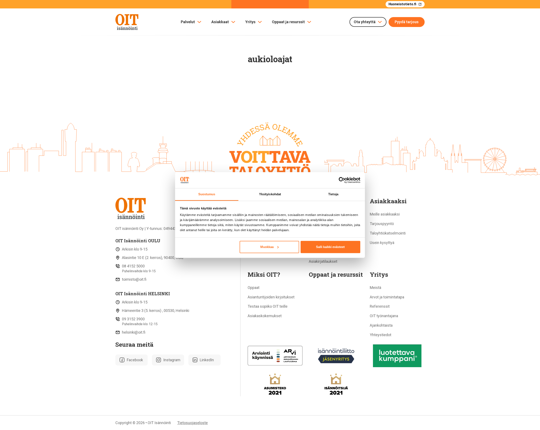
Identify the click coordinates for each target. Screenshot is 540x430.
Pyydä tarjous (406, 22)
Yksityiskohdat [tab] (270, 194)
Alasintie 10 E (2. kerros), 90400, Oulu (152, 257)
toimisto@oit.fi (134, 279)
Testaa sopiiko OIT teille (268, 306)
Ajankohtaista (381, 325)
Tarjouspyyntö (382, 223)
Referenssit (380, 306)
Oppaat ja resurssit (288, 22)
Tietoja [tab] (333, 194)
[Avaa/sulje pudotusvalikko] (199, 22)
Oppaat (253, 287)
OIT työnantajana (384, 316)
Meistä (375, 287)
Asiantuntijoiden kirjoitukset (271, 297)
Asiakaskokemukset (265, 316)
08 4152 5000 (133, 266)
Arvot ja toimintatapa (387, 297)
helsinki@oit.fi (133, 332)
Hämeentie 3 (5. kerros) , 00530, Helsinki (155, 310)
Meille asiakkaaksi (385, 214)
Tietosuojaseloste (192, 423)
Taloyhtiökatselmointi (388, 233)
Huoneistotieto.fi (402, 4)
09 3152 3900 (133, 319)
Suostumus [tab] (206, 194)
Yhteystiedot (380, 335)
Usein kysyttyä (382, 242)
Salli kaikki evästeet (330, 247)
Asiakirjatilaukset (323, 261)
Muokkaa (267, 247)
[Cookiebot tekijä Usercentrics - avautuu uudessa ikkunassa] (341, 180)
